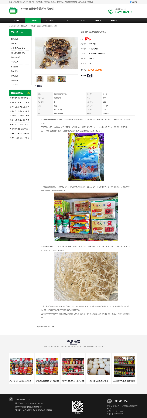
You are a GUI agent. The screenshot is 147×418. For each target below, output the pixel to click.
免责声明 (34, 410)
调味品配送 (15, 57)
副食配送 (14, 71)
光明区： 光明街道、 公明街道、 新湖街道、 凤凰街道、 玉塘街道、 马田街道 (20, 138)
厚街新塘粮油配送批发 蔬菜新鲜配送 (21, 381)
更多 (28, 93)
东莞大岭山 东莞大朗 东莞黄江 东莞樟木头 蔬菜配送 (20, 111)
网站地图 (49, 410)
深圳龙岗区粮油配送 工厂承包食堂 (47, 381)
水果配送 (14, 76)
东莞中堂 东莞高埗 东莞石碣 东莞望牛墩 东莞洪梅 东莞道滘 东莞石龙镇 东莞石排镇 (20, 133)
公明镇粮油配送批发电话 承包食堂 (72, 381)
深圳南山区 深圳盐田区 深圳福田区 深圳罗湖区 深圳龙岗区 (20, 107)
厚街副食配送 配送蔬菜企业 (99, 381)
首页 (17, 26)
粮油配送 (14, 67)
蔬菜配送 (14, 39)
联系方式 (114, 20)
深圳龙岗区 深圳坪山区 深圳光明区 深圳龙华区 (20, 102)
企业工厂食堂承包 (18, 48)
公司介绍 (65, 20)
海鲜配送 (14, 80)
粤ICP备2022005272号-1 (37, 403)
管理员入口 (41, 410)
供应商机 (33, 20)
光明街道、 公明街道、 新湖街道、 (20, 116)
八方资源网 (27, 410)
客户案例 (97, 20)
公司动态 (81, 20)
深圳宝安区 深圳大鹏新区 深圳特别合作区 (20, 120)
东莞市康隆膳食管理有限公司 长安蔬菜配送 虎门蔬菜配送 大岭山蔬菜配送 (20, 129)
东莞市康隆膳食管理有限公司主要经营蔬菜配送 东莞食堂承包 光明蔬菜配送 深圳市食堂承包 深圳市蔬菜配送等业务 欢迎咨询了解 (20, 98)
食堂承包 (14, 43)
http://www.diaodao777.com (45, 326)
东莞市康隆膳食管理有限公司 (24, 407)
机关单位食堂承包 (18, 53)
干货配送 (32, 26)
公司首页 (17, 20)
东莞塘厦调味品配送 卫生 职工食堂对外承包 (127, 381)
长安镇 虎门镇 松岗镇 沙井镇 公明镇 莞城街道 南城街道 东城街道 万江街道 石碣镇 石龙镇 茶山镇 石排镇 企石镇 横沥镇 (20, 124)
